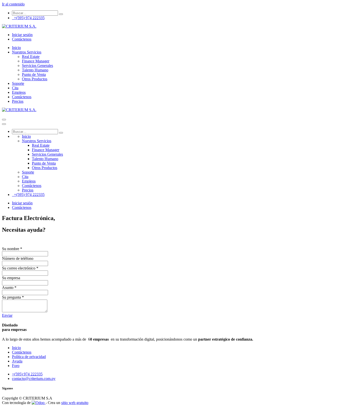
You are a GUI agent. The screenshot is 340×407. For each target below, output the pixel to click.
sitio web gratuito (74, 403)
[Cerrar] (4, 124)
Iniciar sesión (22, 35)
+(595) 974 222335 (28, 18)
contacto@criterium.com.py (34, 378)
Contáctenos (21, 39)
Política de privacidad (29, 357)
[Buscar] (61, 14)
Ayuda (17, 361)
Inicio (16, 348)
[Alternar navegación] (4, 119)
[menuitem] (16, 47)
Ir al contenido (13, 4)
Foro (15, 365)
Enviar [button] (7, 315)
